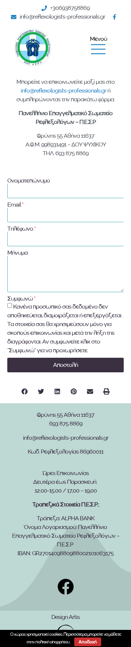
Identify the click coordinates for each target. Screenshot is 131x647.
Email (14, 205)
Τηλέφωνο (20, 229)
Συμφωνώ (20, 299)
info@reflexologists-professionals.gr (63, 91)
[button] (24, 391)
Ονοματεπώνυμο (28, 181)
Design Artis (65, 617)
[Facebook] (116, 17)
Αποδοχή (88, 642)
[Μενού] (98, 49)
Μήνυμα (17, 253)
